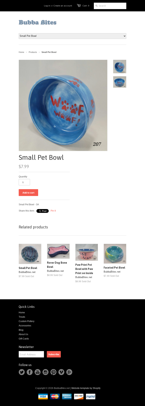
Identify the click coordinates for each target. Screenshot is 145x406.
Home (22, 312)
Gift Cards (24, 338)
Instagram (45, 372)
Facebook (30, 372)
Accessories (25, 325)
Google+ (69, 372)
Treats (22, 317)
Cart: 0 (86, 5)
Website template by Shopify (85, 388)
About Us (23, 334)
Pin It (53, 210)
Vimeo (61, 372)
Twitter (22, 372)
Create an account (62, 5)
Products (33, 52)
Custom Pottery (26, 321)
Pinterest (53, 372)
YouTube (38, 372)
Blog (21, 330)
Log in (47, 5)
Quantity (23, 176)
